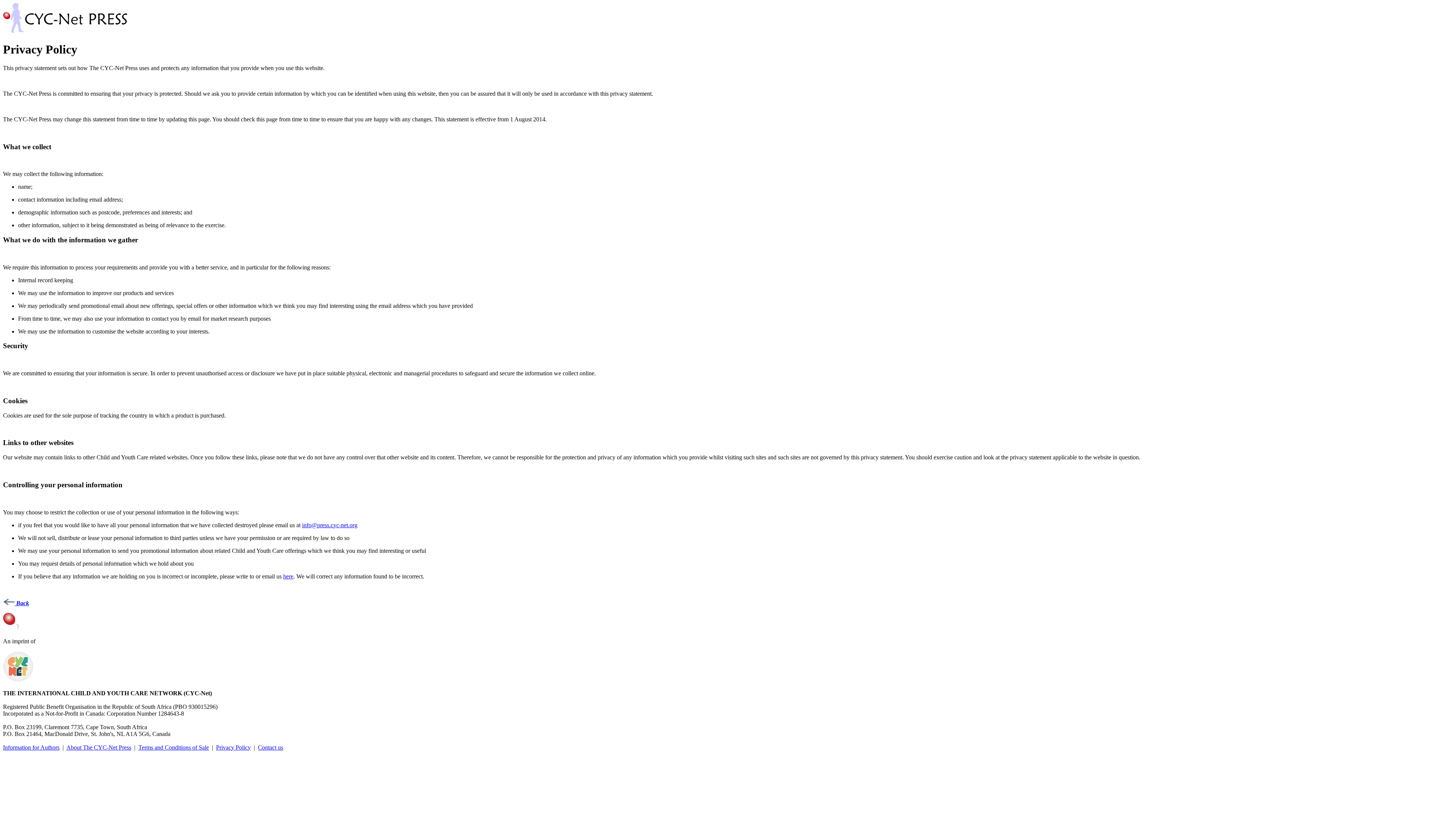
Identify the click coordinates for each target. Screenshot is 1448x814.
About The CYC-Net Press (98, 747)
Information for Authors (31, 747)
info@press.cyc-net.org (329, 525)
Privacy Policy (233, 747)
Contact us (270, 747)
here (288, 576)
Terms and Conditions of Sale (173, 747)
